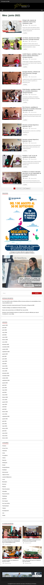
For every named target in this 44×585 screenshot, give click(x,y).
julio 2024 (4, 385)
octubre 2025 (5, 349)
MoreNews (28, 583)
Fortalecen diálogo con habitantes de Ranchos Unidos (14, 307)
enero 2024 (4, 399)
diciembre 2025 (5, 344)
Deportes (4, 460)
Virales (3, 515)
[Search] (42, 10)
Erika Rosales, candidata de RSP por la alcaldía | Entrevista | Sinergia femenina (12, 96)
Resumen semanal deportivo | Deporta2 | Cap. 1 (12, 145)
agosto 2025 (5, 354)
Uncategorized (5, 31)
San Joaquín (5, 501)
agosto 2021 (5, 418)
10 (24, 188)
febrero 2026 (5, 339)
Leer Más (25, 33)
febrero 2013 (5, 438)
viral (3, 513)
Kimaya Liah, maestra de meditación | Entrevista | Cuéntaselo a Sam (12, 26)
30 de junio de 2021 (33, 25)
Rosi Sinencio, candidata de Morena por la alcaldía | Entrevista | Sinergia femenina (12, 113)
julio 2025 (4, 356)
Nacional (4, 484)
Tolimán (4, 508)
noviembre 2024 (5, 375)
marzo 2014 (4, 433)
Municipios (4, 481)
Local (3, 479)
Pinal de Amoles (5, 493)
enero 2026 (4, 342)
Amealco (4, 445)
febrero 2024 (5, 397)
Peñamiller (4, 491)
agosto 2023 (5, 402)
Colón (3, 453)
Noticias (4, 486)
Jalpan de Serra (5, 474)
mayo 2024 (4, 390)
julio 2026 (4, 327)
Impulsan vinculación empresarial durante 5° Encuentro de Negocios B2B (18, 305)
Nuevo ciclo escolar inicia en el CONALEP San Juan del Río (15, 310)
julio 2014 (4, 430)
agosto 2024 (5, 382)
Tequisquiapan (5, 505)
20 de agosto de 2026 (28, 542)
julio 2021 (4, 421)
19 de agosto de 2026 (28, 563)
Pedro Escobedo (6, 489)
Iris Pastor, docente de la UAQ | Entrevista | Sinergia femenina (12, 43)
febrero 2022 (5, 411)
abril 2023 (4, 406)
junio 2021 (4, 423)
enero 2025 (4, 370)
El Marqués (4, 462)
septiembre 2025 (5, 351)
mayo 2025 (4, 361)
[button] (2, 10)
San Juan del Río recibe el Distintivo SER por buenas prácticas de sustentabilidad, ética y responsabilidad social (11, 532)
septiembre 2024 (5, 380)
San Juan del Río (6, 503)
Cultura (4, 457)
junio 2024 (4, 387)
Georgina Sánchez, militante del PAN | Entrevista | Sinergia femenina (12, 78)
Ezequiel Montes (5, 467)
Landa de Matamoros (6, 477)
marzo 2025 (4, 366)
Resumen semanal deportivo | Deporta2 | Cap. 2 (12, 129)
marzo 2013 (4, 435)
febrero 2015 (5, 428)
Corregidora (5, 455)
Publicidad (4, 496)
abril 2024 (4, 392)
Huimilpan (4, 469)
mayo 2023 (4, 404)
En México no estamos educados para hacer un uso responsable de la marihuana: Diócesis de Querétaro (12, 178)
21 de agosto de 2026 (7, 544)
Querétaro (4, 498)
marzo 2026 (4, 337)
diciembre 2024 (5, 373)
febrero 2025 (5, 368)
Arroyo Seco (5, 448)
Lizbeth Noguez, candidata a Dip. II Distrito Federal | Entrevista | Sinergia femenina (12, 60)
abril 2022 (4, 409)
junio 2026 (4, 330)
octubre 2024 (5, 378)
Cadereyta (4, 450)
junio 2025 (4, 358)
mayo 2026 (4, 332)
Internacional (5, 472)
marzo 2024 (4, 394)
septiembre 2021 (5, 416)
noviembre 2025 (5, 346)
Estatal (3, 465)
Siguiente (28, 188)
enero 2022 (4, 414)
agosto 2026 (5, 325)
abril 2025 (4, 363)
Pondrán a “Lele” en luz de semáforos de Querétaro (12, 161)
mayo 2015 (4, 426)
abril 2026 (4, 334)
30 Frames (26, 25)
